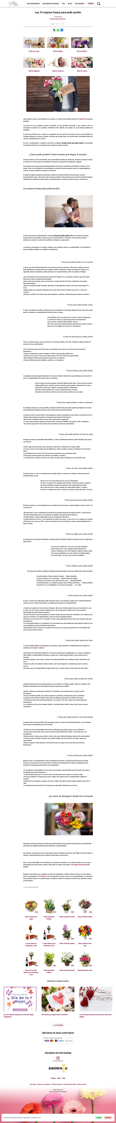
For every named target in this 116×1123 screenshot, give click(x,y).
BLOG (59, 1078)
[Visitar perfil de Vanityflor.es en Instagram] (58, 1058)
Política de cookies (57, 1084)
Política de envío (81, 1084)
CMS (63, 1078)
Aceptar (99, 1117)
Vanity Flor (43, 876)
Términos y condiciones (43, 1084)
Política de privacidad (69, 1084)
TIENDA (53, 1078)
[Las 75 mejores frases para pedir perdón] (54, 30)
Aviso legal (33, 1084)
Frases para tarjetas (58, 19)
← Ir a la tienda (58, 1025)
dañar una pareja (40, 646)
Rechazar (108, 1117)
